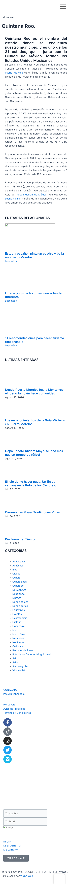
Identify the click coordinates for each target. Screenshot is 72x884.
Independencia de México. (31, 194)
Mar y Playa (18, 634)
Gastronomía (19, 618)
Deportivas (18, 593)
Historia (16, 622)
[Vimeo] (7, 759)
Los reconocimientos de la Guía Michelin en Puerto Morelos (35, 422)
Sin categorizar (20, 666)
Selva (15, 662)
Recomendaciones (22, 650)
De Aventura (19, 589)
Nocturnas (18, 642)
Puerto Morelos (14, 72)
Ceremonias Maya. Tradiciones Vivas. (33, 512)
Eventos (17, 614)
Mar (14, 630)
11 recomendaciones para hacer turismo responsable (34, 340)
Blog (14, 569)
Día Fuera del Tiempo (20, 539)
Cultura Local (19, 581)
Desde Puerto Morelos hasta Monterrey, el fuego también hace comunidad (34, 391)
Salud (15, 658)
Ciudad (16, 573)
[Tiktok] (7, 731)
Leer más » (11, 261)
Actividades (19, 561)
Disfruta (16, 597)
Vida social (18, 670)
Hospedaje (18, 626)
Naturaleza (18, 638)
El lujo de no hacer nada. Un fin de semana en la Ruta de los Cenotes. (30, 483)
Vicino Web (26, 875)
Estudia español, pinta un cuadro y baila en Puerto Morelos (34, 255)
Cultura (16, 577)
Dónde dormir (20, 605)
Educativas (18, 609)
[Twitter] (7, 750)
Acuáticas (17, 565)
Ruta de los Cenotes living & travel (31, 654)
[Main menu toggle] (63, 6)
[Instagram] (7, 741)
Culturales (18, 585)
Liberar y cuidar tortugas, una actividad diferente (34, 295)
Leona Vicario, (13, 198)
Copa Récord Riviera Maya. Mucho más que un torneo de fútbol (34, 452)
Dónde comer (20, 601)
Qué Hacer (18, 646)
